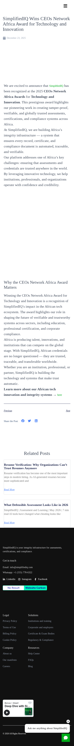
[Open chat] (66, 738)
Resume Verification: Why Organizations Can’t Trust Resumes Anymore (35, 466)
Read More (9, 489)
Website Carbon (35, 587)
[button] (23, 421)
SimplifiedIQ (56, 85)
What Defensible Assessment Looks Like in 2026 (36, 505)
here (59, 394)
